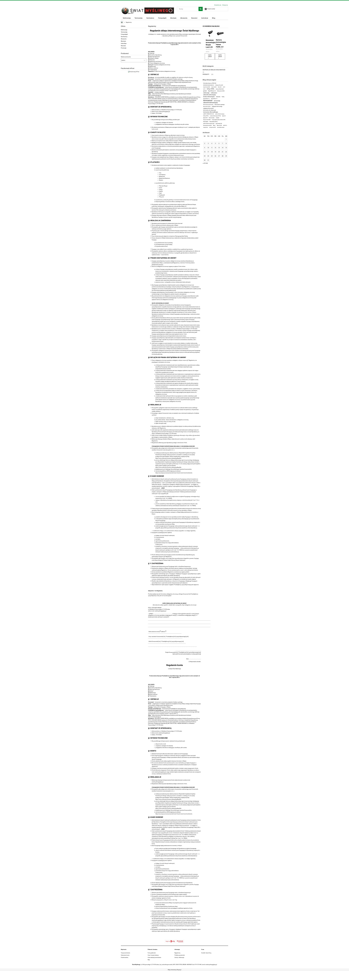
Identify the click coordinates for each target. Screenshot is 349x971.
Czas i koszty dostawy (153, 955)
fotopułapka (205, 121)
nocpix (217, 117)
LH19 (224, 87)
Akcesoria (123, 39)
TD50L (223, 96)
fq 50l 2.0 (225, 125)
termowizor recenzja (219, 104)
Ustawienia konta (125, 955)
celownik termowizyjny (210, 102)
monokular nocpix (220, 127)
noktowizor (214, 93)
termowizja (217, 100)
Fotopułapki (124, 34)
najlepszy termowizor (208, 108)
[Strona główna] (148, 10)
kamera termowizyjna (207, 125)
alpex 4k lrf (205, 117)
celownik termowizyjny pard (208, 123)
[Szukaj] (200, 9)
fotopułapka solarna (213, 121)
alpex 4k (223, 115)
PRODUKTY (206, 74)
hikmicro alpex (211, 117)
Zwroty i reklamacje (179, 957)
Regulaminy (177, 953)
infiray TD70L (206, 115)
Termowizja (124, 32)
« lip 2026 (205, 163)
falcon (214, 125)
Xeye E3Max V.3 (214, 98)
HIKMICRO (218, 96)
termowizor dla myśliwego (210, 112)
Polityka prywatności (179, 955)
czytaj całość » (210, 56)
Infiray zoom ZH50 (220, 90)
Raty (149, 959)
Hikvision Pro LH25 (219, 85)
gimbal (205, 91)
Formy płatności (152, 953)
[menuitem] (127, 18)
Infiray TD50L (210, 89)
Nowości (123, 45)
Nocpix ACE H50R (206, 119)
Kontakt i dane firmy (206, 953)
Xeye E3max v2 (212, 91)
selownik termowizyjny (219, 113)
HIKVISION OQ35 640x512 (208, 85)
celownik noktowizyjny (209, 94)
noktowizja (206, 93)
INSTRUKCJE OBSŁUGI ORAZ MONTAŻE (214, 70)
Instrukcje (123, 43)
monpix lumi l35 (212, 127)
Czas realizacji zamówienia (154, 957)
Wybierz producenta (126, 56)
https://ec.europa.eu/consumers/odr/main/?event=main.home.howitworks (173, 472)
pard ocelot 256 (219, 123)
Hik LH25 (219, 87)
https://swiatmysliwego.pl (154, 95)
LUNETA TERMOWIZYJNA (208, 113)
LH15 (204, 89)
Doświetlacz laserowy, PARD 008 (209, 83)
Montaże (123, 41)
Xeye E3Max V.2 (206, 98)
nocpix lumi (205, 127)
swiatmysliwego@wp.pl (211, 964)
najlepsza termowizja (217, 106)
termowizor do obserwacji (209, 110)
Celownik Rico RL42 (220, 89)
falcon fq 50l (219, 125)
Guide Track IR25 (206, 87)
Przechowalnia (124, 957)
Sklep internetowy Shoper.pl (174, 969)
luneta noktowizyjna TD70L (215, 115)
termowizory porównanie (208, 104)
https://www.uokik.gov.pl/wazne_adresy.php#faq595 (168, 458)
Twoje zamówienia (125, 953)
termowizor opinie (206, 106)
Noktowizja (124, 29)
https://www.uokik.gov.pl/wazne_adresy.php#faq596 (168, 467)
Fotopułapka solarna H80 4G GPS (218, 119)
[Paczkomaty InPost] (133, 71)
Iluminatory (124, 36)
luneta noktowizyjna (209, 96)
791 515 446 (198, 964)
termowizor (207, 100)
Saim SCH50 (213, 87)
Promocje (123, 48)
